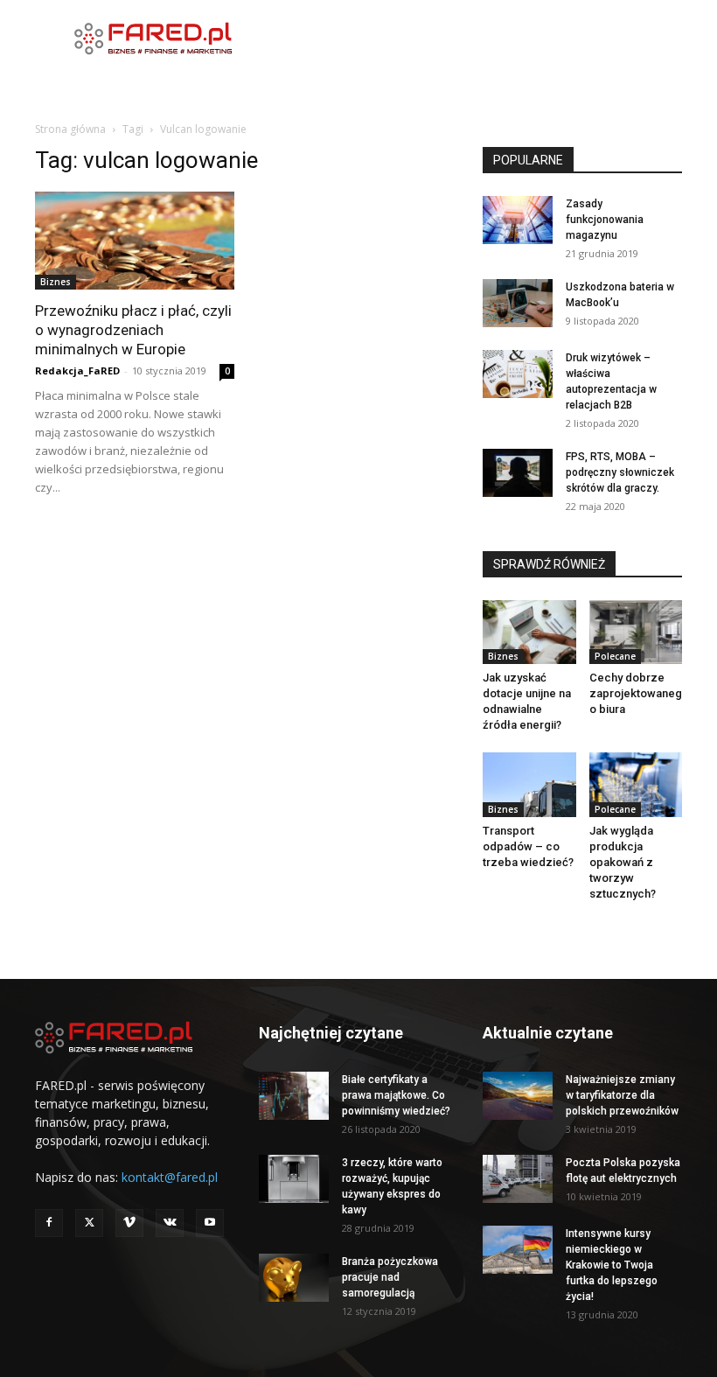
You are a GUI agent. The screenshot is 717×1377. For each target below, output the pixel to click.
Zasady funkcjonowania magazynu (605, 219)
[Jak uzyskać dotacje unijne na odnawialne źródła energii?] (529, 632)
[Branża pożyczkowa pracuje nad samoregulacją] (294, 1278)
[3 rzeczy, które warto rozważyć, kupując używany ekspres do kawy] (294, 1179)
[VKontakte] (170, 1223)
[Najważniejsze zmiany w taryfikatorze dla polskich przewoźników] (518, 1096)
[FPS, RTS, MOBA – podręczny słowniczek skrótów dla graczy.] (518, 473)
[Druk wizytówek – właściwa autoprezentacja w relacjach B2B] (518, 374)
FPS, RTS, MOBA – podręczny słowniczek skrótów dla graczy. (620, 472)
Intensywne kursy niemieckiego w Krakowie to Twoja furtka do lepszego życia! (612, 1265)
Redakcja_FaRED (77, 370)
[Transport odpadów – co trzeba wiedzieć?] (529, 784)
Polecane (615, 656)
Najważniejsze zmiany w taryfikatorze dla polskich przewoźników (622, 1095)
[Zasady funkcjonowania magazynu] (518, 220)
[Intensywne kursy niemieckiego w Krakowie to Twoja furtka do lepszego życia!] (518, 1250)
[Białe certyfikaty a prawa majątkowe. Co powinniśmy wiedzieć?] (294, 1096)
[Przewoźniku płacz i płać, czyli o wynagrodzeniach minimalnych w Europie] (134, 241)
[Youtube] (210, 1223)
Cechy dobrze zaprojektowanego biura (635, 693)
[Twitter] (89, 1223)
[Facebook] (49, 1223)
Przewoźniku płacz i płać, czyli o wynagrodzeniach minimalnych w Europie (133, 330)
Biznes (55, 282)
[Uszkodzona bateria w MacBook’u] (518, 303)
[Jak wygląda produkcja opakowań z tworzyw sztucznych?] (636, 784)
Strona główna (70, 129)
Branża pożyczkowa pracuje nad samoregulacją (390, 1277)
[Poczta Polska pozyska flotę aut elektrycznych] (518, 1179)
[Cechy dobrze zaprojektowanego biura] (636, 632)
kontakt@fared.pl (170, 1177)
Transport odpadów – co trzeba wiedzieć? (528, 846)
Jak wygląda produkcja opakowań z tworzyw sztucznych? (622, 862)
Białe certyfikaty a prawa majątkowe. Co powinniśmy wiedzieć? (396, 1095)
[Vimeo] (129, 1223)
